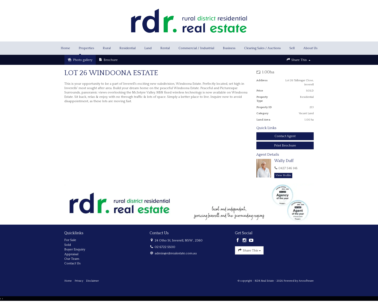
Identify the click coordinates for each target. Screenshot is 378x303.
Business (229, 48)
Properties (86, 48)
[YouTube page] (251, 240)
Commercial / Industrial (196, 48)
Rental (165, 48)
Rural (107, 48)
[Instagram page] (245, 240)
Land (148, 48)
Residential (127, 48)
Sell (292, 48)
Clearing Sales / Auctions (262, 48)
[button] (285, 145)
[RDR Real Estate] (189, 20)
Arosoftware (306, 280)
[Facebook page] (238, 240)
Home (65, 48)
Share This (299, 60)
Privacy (79, 280)
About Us (310, 48)
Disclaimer (92, 280)
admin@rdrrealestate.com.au (176, 253)
